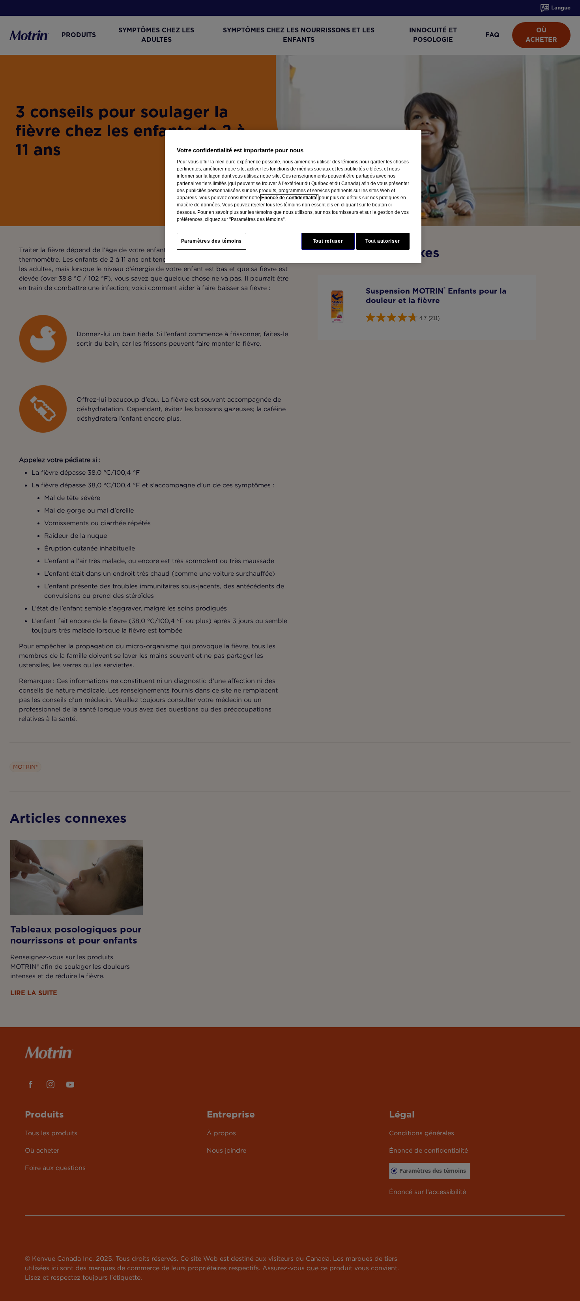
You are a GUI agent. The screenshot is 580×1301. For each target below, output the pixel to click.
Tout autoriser (382, 241)
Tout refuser (328, 241)
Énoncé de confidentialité (289, 197)
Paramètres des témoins (211, 241)
